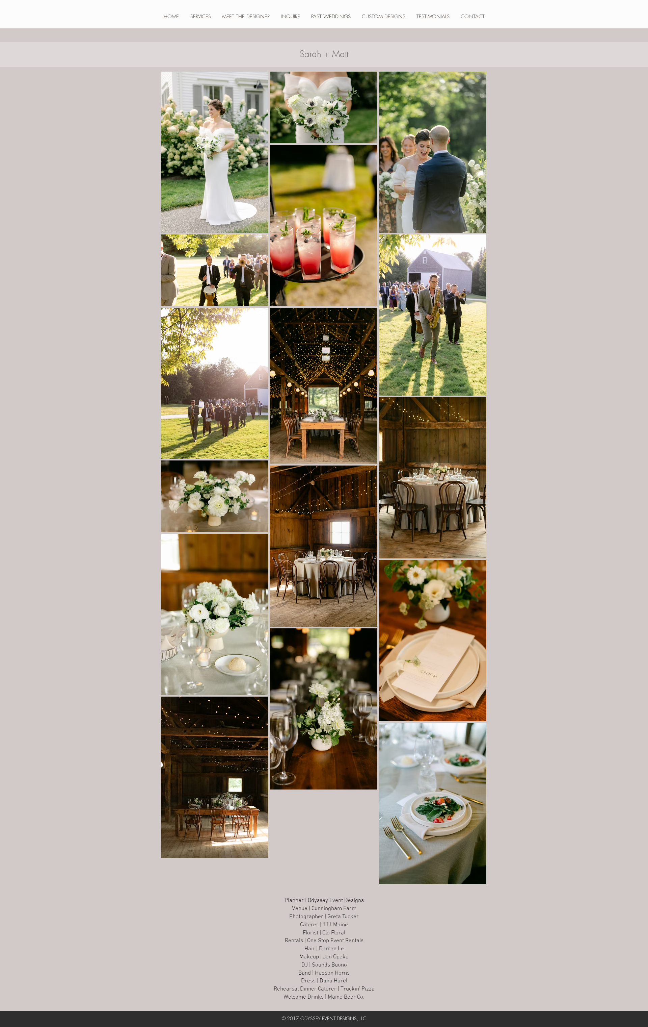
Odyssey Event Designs (336, 900)
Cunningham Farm (334, 908)
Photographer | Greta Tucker (324, 916)
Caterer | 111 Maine (324, 925)
